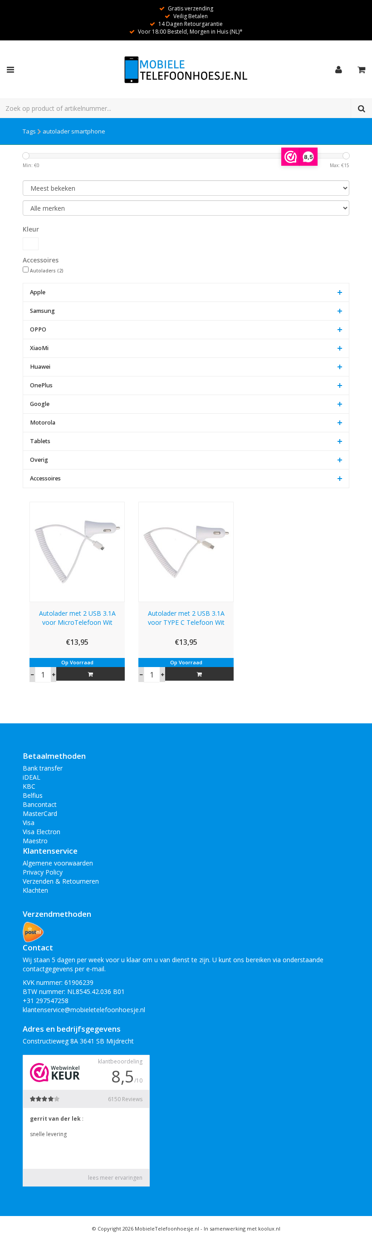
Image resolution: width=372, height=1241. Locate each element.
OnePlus (41, 385)
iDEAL (31, 777)
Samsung (42, 311)
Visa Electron (41, 831)
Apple (37, 292)
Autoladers (47, 270)
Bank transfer (43, 768)
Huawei (40, 367)
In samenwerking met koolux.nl (242, 1228)
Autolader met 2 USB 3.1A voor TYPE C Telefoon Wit (186, 618)
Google (39, 404)
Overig (39, 460)
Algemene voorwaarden (58, 863)
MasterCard (40, 813)
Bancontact (40, 804)
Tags (29, 131)
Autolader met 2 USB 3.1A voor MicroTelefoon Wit (77, 618)
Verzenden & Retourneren (61, 881)
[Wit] (31, 243)
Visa (28, 822)
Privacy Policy (43, 872)
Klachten (35, 890)
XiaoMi (39, 348)
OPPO (38, 329)
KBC (29, 786)
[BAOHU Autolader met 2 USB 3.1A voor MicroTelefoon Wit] (77, 551)
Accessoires (45, 478)
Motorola (42, 422)
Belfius (33, 795)
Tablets (40, 441)
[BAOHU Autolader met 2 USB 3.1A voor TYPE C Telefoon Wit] (186, 551)
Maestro (35, 840)
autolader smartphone (74, 131)
